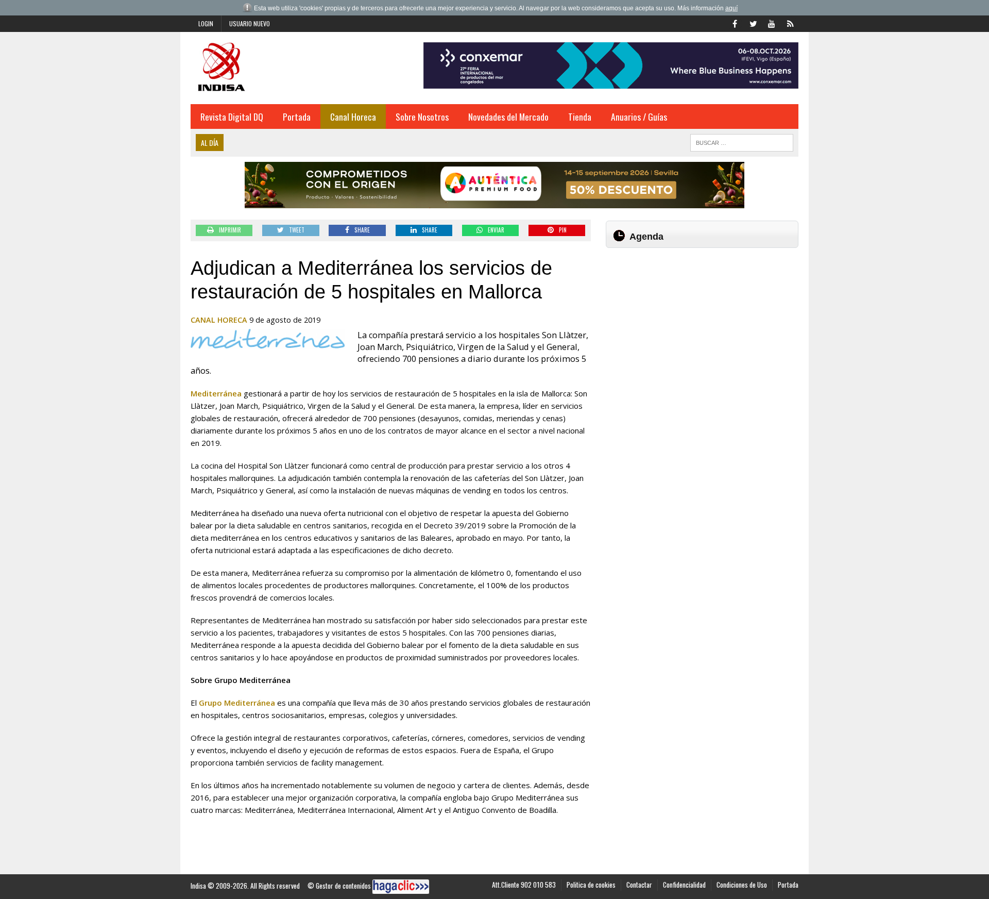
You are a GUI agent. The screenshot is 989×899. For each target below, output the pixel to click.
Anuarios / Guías (639, 116)
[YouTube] (771, 22)
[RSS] (790, 22)
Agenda (646, 236)
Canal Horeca (353, 116)
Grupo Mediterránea (237, 702)
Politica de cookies (591, 884)
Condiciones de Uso (742, 884)
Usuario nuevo (249, 23)
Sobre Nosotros (422, 116)
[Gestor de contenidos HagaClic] (400, 886)
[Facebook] (734, 22)
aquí (731, 8)
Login (205, 23)
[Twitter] (753, 22)
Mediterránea (216, 393)
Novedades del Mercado (508, 116)
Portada (297, 116)
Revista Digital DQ (231, 116)
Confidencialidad (684, 884)
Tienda (579, 116)
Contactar (639, 884)
